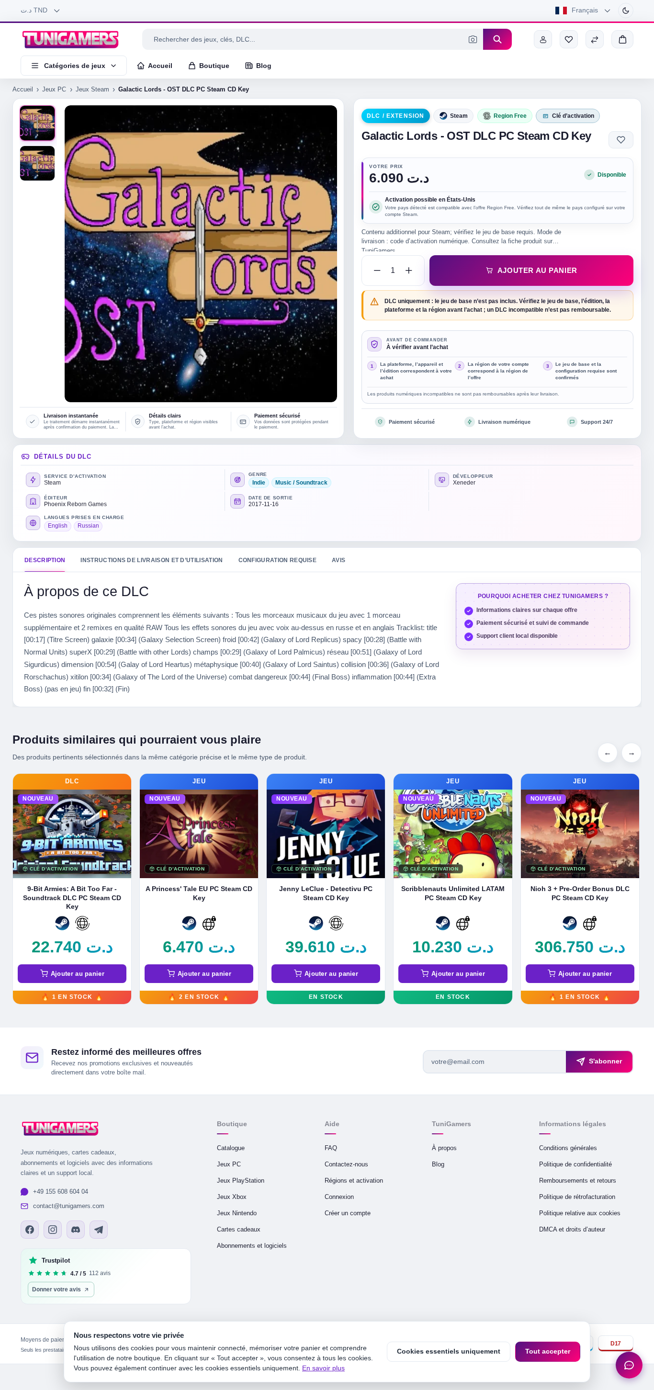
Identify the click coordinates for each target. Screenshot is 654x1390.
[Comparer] (595, 39)
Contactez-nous (346, 1164)
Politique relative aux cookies (579, 1213)
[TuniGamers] (70, 39)
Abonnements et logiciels (252, 1245)
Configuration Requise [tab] (277, 560)
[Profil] (543, 39)
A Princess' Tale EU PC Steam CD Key (199, 894)
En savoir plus (323, 1368)
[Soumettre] (497, 39)
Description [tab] (44, 560)
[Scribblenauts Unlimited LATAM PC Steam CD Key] (453, 834)
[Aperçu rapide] (122, 823)
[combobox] (312, 39)
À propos (444, 1148)
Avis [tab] (338, 560)
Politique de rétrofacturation (577, 1196)
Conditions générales (568, 1148)
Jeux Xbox (232, 1196)
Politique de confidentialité (575, 1164)
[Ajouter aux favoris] (621, 139)
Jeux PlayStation (240, 1180)
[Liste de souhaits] (569, 39)
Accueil (22, 89)
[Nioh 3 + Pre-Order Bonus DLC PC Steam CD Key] (580, 834)
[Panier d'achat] (622, 39)
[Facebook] (30, 1229)
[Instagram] (53, 1229)
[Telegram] (99, 1229)
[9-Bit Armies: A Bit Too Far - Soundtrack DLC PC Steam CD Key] (72, 834)
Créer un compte (348, 1213)
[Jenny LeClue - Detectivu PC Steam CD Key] (326, 834)
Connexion (339, 1196)
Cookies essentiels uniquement (448, 1351)
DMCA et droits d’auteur (572, 1229)
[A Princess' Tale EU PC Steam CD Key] (199, 834)
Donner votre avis (56, 1289)
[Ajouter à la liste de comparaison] (122, 843)
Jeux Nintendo (237, 1213)
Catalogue (231, 1148)
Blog (438, 1164)
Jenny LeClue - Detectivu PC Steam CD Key (325, 894)
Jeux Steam (92, 89)
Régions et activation (354, 1180)
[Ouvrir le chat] (629, 1365)
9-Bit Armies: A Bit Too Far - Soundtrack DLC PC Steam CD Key (72, 898)
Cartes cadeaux (238, 1229)
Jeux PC (54, 89)
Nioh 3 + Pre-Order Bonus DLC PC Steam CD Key (580, 894)
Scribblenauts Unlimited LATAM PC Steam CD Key (453, 894)
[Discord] (76, 1229)
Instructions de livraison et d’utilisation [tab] (151, 560)
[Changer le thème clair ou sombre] (625, 10)
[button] (37, 163)
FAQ (331, 1148)
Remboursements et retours (577, 1180)
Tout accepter (547, 1351)
